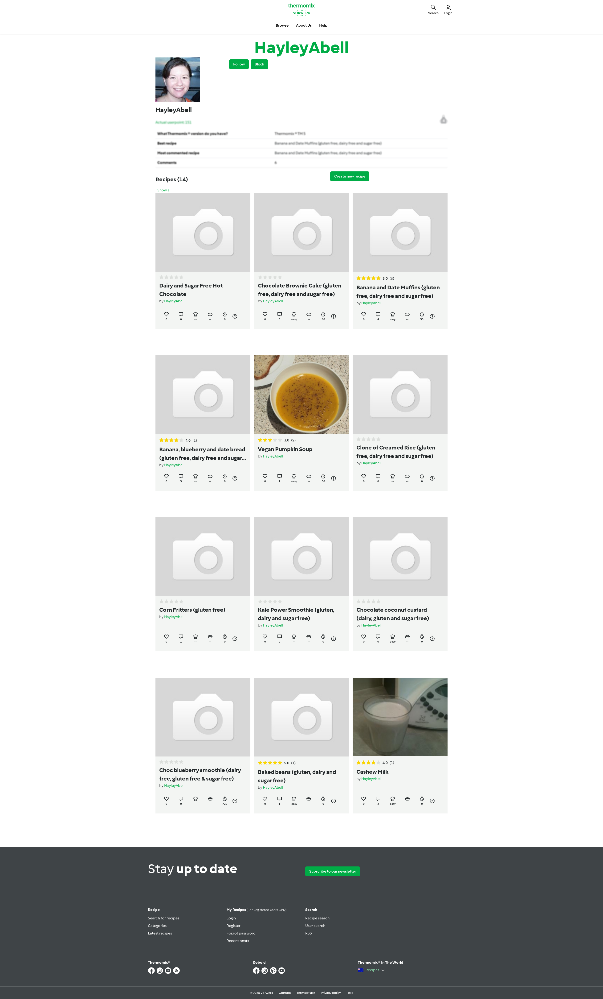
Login (231, 918)
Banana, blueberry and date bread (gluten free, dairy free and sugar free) (202, 454)
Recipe (154, 909)
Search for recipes (163, 918)
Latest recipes (160, 933)
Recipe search (317, 918)
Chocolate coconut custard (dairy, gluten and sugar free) (392, 614)
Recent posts (238, 940)
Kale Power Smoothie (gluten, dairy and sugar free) (296, 614)
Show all (164, 190)
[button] (433, 9)
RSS (308, 933)
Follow (239, 64)
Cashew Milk (372, 771)
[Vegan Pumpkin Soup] (301, 394)
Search (311, 909)
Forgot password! (241, 933)
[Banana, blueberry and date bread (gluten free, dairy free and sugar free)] (202, 394)
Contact (285, 993)
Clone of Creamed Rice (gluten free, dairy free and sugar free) (395, 451)
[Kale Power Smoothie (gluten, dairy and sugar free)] (301, 556)
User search (315, 925)
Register (233, 925)
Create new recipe (349, 176)
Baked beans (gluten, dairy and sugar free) (297, 776)
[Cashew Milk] (400, 717)
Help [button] (323, 25)
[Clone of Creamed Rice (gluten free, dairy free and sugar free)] (400, 394)
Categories (157, 925)
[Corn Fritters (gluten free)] (202, 556)
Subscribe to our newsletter (332, 871)
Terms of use (306, 993)
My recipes (256, 909)
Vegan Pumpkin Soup (285, 449)
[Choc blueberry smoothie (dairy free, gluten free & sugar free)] (202, 717)
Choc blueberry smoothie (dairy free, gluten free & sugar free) (200, 774)
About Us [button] (304, 25)
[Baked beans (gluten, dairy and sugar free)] (301, 717)
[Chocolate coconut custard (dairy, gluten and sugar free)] (400, 556)
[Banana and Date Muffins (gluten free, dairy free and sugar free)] (400, 232)
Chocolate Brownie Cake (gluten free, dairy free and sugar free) (299, 289)
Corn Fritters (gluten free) (192, 609)
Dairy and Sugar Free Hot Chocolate (191, 289)
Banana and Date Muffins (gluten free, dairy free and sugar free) (328, 143)
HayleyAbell (174, 301)
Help (350, 993)
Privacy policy (331, 993)
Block (259, 64)
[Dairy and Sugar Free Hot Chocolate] (202, 232)
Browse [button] (282, 25)
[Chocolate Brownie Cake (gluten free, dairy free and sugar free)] (301, 232)
